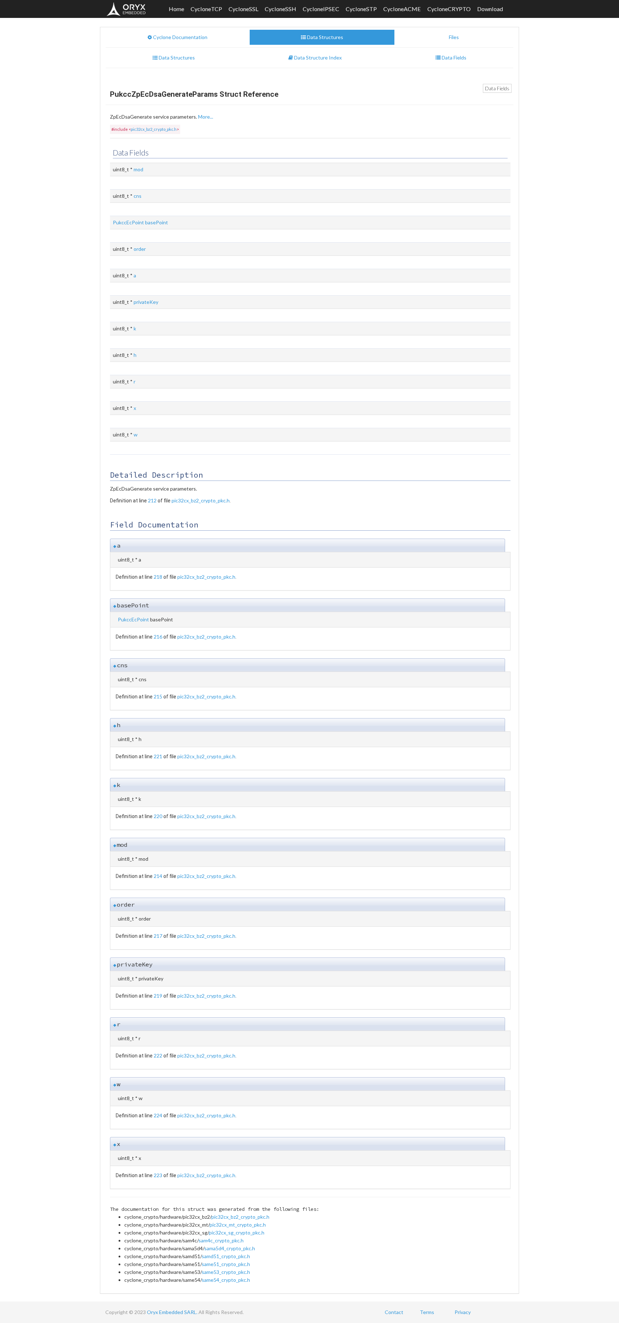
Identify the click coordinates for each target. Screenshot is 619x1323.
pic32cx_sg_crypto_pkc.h (236, 1232)
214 (158, 876)
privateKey (146, 302)
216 (158, 637)
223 (158, 1175)
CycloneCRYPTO (449, 8)
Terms (427, 1312)
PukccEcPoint (128, 222)
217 (158, 936)
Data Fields (497, 88)
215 (158, 696)
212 (152, 500)
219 (158, 996)
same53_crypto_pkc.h (226, 1272)
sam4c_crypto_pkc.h (221, 1240)
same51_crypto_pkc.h (226, 1264)
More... (205, 117)
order (140, 249)
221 (158, 756)
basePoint (156, 222)
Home (176, 8)
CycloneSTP (361, 8)
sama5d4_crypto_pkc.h (229, 1248)
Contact (394, 1312)
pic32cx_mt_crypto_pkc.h (238, 1225)
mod (138, 169)
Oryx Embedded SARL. (172, 1312)
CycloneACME (402, 8)
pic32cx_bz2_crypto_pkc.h (154, 129)
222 (158, 1055)
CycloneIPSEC (321, 8)
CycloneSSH (280, 8)
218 (158, 577)
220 (158, 816)
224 (158, 1115)
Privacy (463, 1312)
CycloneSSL (243, 8)
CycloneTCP (206, 8)
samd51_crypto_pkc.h (226, 1256)
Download (490, 8)
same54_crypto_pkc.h (226, 1280)
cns (137, 196)
